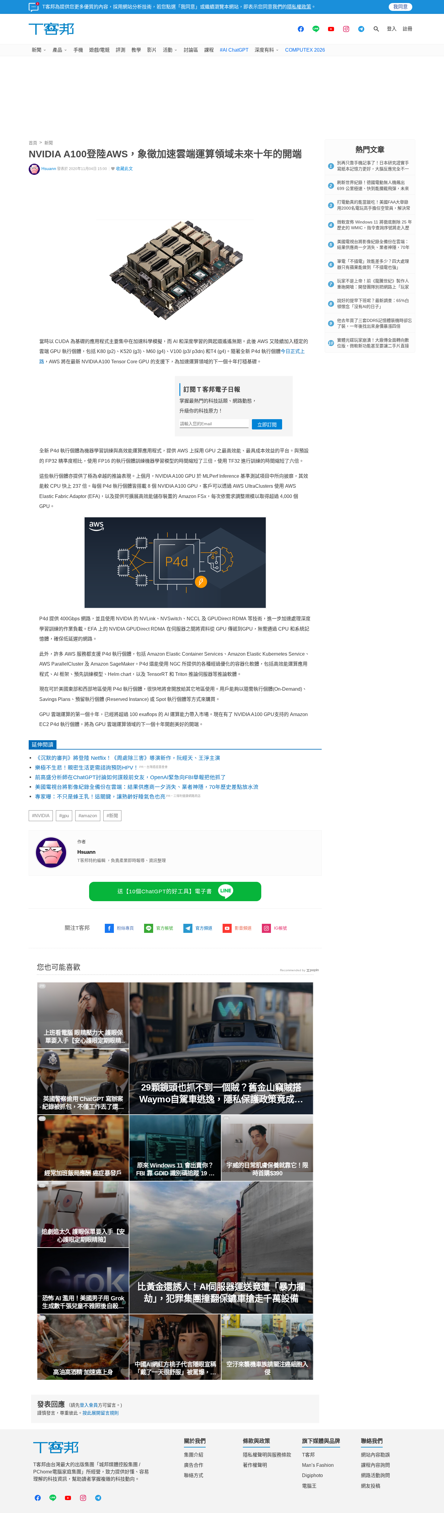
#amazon (88, 815)
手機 (78, 50)
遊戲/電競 (99, 50)
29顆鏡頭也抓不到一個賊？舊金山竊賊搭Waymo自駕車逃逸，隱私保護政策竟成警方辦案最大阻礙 (221, 1093)
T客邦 (308, 1454)
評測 (120, 50)
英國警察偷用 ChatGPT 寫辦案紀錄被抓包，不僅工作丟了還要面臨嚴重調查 (83, 1103)
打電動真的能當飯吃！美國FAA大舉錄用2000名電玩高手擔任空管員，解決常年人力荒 (373, 208)
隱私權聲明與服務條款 (267, 1454)
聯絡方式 (193, 1475)
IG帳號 (280, 928)
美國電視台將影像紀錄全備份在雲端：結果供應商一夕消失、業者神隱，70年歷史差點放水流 (147, 787)
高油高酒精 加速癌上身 (83, 1372)
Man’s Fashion (318, 1465)
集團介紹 (193, 1454)
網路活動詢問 (375, 1475)
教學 (136, 50)
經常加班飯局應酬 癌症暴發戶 (83, 1173)
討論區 (191, 50)
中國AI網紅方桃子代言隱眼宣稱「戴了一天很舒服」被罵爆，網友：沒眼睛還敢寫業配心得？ (175, 1368)
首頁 (33, 143)
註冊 (407, 28)
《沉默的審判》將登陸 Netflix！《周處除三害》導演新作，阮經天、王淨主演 (127, 758)
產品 (57, 50)
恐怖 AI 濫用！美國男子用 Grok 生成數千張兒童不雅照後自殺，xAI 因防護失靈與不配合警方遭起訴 (83, 1302)
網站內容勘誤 (375, 1454)
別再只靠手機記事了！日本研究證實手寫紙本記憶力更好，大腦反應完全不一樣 (373, 168)
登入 (392, 28)
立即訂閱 (267, 424)
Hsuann (48, 168)
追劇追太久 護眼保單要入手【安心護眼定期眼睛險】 (83, 1236)
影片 (152, 50)
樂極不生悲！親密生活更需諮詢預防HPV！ (87, 768)
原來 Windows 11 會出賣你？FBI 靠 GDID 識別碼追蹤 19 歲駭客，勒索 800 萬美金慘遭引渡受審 (175, 1169)
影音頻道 (243, 928)
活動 (167, 50)
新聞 (36, 50)
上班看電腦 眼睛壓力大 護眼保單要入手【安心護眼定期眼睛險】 (83, 1037)
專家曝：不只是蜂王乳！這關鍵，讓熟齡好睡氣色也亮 (100, 797)
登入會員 (89, 1405)
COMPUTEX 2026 (305, 50)
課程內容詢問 (375, 1465)
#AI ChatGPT (234, 50)
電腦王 (309, 1486)
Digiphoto (312, 1475)
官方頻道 (203, 928)
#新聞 (112, 815)
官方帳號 (164, 928)
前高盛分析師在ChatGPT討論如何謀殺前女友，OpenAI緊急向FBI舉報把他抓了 (130, 777)
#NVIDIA (41, 815)
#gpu (64, 815)
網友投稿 (370, 1486)
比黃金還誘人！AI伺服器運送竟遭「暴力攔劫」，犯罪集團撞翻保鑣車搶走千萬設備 (221, 1292)
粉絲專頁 (125, 928)
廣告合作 (193, 1465)
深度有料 (264, 50)
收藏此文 (124, 168)
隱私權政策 (299, 6)
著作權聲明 (255, 1465)
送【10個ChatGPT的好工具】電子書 (164, 891)
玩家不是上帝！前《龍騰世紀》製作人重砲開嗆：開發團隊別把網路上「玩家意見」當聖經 (373, 286)
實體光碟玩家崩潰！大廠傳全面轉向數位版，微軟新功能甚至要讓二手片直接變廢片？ (373, 346)
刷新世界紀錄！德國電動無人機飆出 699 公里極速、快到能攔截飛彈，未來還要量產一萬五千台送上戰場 (373, 188)
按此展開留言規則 (100, 1412)
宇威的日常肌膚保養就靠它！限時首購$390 (267, 1169)
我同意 (400, 6)
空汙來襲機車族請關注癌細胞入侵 (267, 1368)
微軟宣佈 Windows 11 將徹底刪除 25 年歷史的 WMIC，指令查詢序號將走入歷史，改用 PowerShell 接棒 (374, 228)
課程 (209, 50)
